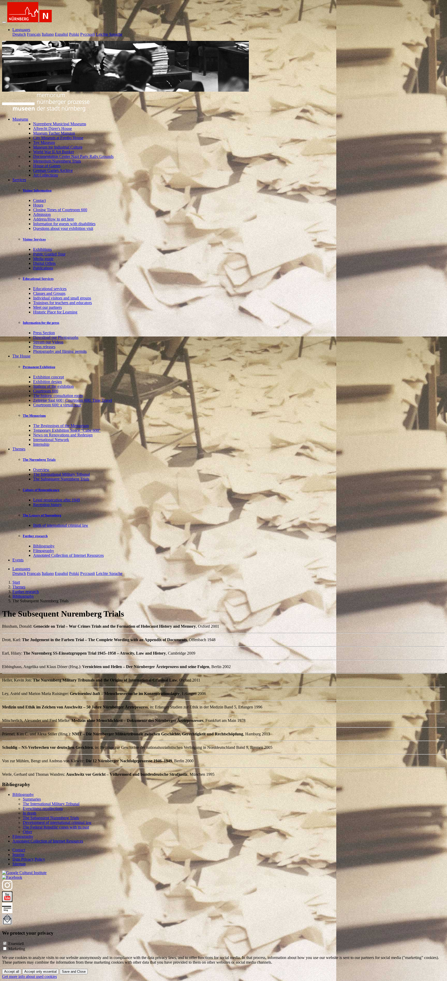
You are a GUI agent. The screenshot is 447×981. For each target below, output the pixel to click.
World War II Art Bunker (53, 152)
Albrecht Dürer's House (52, 128)
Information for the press (41, 323)
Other (27, 832)
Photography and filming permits (60, 351)
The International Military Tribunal (61, 474)
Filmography (43, 550)
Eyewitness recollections (43, 808)
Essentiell (16, 943)
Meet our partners (47, 307)
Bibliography (44, 546)
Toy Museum (44, 142)
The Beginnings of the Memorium (61, 425)
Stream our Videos (48, 342)
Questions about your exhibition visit (63, 228)
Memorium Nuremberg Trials (57, 161)
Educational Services (38, 279)
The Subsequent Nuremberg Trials (61, 479)
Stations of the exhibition (53, 386)
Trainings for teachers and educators (62, 303)
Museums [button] (20, 119)
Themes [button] (18, 449)
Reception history (47, 504)
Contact (39, 200)
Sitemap (19, 864)
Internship (41, 444)
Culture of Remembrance (41, 490)
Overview (41, 469)
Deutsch (19, 34)
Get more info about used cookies (29, 976)
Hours (38, 205)
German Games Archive (53, 170)
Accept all (11, 971)
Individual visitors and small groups (62, 298)
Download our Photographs (55, 337)
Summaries (32, 799)
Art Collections (45, 175)
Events (18, 560)
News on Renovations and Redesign (63, 435)
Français (34, 34)
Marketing (16, 949)
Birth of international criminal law (60, 525)
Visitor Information (37, 190)
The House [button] (21, 356)
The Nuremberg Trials (39, 460)
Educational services (49, 289)
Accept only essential (40, 971)
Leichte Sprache (109, 34)
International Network (51, 439)
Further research (35, 536)
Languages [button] (21, 29)
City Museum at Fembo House (58, 138)
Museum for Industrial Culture (58, 147)
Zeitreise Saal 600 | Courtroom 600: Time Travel (72, 400)
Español (61, 34)
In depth (29, 813)
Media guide (43, 259)
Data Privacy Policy (28, 859)
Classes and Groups (49, 293)
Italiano (48, 34)
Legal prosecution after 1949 (56, 500)
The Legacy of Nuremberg (42, 515)
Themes (18, 587)
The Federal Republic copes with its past (56, 827)
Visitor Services (34, 239)
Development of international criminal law (57, 822)
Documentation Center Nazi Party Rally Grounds (73, 156)
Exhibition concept (48, 377)
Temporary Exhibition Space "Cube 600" (67, 430)
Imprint (18, 854)
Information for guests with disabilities (64, 224)
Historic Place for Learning (55, 312)
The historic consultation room (58, 395)
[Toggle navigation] (4, 22)
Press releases (44, 347)
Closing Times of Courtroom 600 (60, 210)
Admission (42, 214)
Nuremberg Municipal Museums (59, 124)
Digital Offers (44, 263)
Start (16, 582)
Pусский (87, 34)
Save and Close (74, 971)
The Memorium (34, 416)
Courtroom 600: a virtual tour (57, 405)
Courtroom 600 (45, 391)
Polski (74, 34)
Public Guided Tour (49, 254)
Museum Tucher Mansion (54, 133)
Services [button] (19, 180)
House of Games (47, 166)
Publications (43, 268)
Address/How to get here (53, 219)
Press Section (44, 333)
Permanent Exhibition (39, 367)
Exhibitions (42, 249)
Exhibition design (47, 381)
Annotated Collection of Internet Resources (68, 555)
